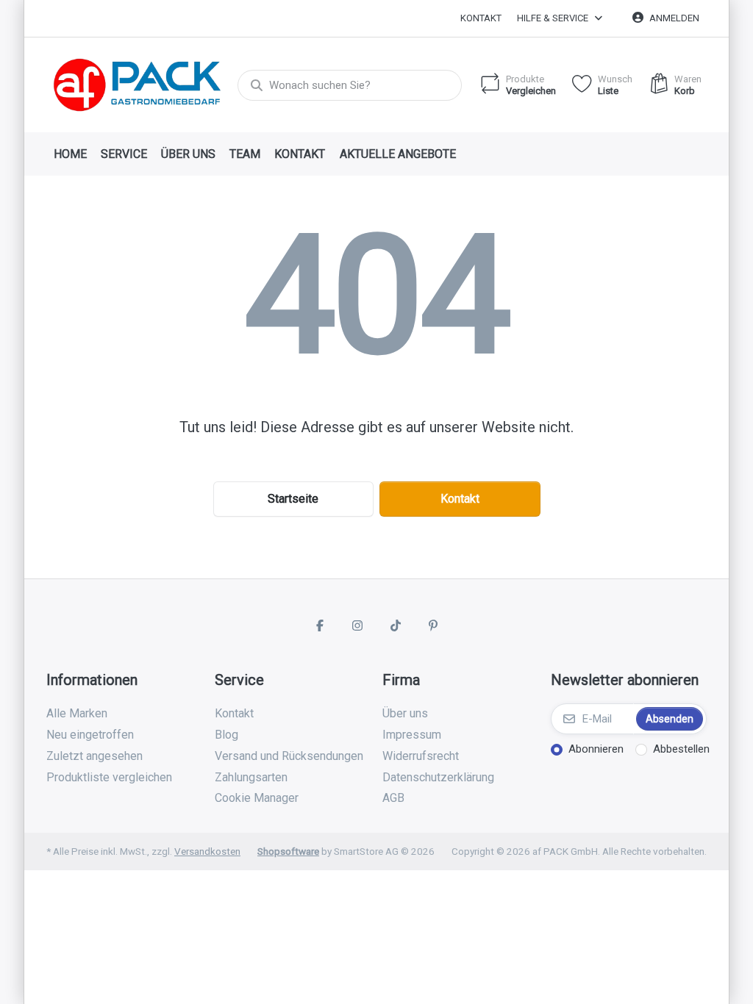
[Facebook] (320, 625)
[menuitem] (69, 154)
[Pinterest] (434, 625)
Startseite (293, 499)
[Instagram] (357, 625)
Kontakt (481, 18)
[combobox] (350, 85)
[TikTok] (395, 625)
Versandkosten (207, 851)
